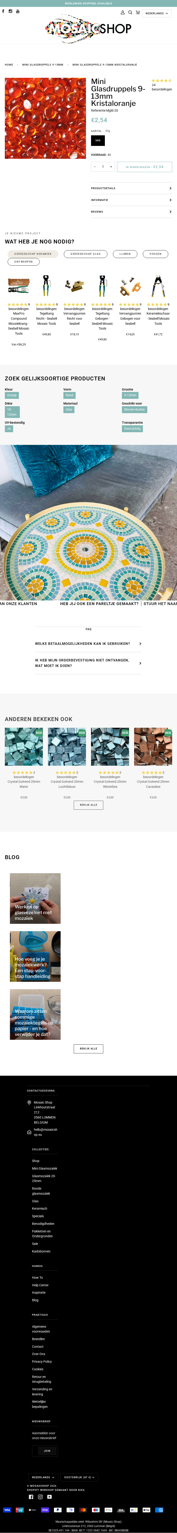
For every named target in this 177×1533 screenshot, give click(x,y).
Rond (69, 395)
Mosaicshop (39, 1485)
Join (47, 1450)
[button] (162, 80)
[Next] (163, 286)
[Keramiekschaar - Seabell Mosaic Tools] (158, 286)
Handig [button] (37, 1266)
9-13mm (130, 395)
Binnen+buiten (134, 409)
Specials (38, 1216)
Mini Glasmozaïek (44, 1168)
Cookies (37, 1369)
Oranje (12, 395)
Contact (38, 1346)
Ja (9, 428)
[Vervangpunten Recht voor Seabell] (74, 286)
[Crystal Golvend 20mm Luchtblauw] (67, 747)
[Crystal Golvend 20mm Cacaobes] (153, 747)
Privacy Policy (42, 1361)
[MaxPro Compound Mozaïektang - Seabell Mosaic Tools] (18, 286)
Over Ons (38, 1354)
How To (37, 1277)
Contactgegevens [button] (41, 1090)
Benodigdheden (43, 1224)
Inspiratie (38, 1292)
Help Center (40, 1285)
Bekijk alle (88, 804)
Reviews (97, 211)
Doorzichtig (132, 428)
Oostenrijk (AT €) (77, 1477)
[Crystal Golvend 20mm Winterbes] (110, 747)
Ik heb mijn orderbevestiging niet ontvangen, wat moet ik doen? (82, 663)
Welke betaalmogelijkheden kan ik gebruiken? (82, 644)
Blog (35, 1300)
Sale (35, 1244)
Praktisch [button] (40, 1314)
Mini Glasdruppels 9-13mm (42, 64)
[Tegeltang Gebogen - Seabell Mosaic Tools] (102, 286)
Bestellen (38, 1339)
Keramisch (39, 1208)
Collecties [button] (40, 1149)
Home (9, 64)
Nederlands (155, 13)
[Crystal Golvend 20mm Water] (24, 747)
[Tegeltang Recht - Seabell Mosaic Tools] (46, 286)
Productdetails (103, 188)
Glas (69, 409)
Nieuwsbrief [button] (41, 1421)
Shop (35, 1161)
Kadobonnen (41, 1251)
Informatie (99, 200)
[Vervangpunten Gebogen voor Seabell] (130, 286)
